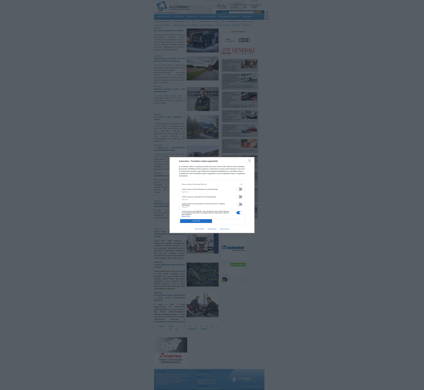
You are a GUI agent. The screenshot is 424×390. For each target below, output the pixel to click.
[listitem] (212, 184)
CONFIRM (196, 221)
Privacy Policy (224, 229)
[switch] (239, 189)
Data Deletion (199, 229)
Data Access (212, 229)
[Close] (250, 161)
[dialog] (212, 195)
